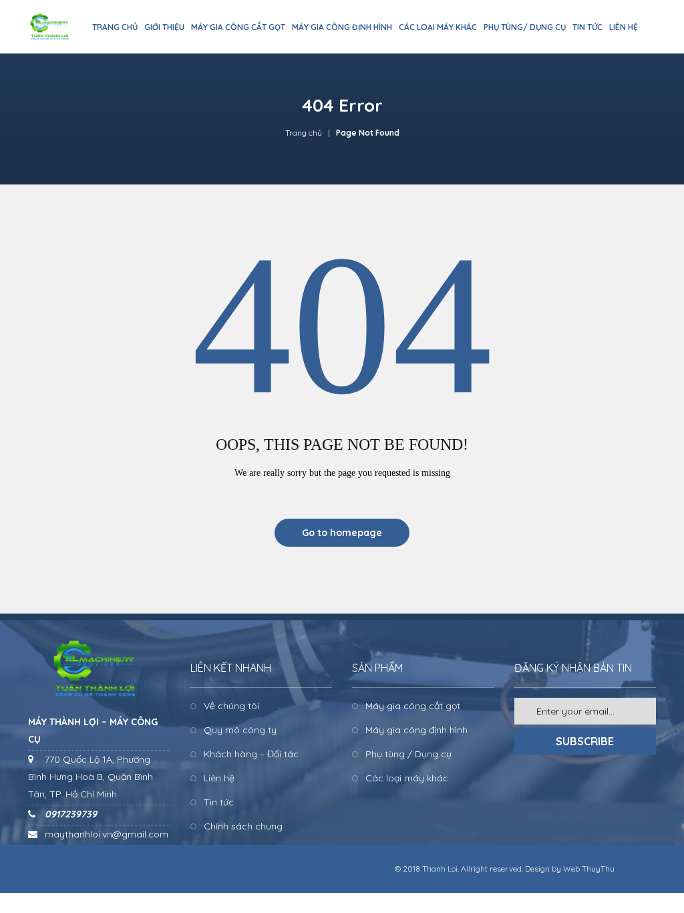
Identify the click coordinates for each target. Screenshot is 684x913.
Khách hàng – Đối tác (251, 754)
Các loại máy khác (406, 778)
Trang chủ (303, 133)
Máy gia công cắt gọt (412, 706)
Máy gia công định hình (416, 730)
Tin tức (219, 802)
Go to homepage (342, 533)
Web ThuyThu (589, 869)
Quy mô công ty (240, 730)
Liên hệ (219, 778)
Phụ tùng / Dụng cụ (408, 754)
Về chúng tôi (231, 706)
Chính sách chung (243, 826)
